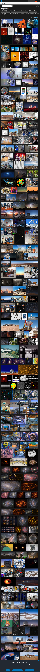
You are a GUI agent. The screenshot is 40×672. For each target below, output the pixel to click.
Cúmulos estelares (34, 13)
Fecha (38, 17)
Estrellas (2, 14)
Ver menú (3, 3)
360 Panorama (7, 10)
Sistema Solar (28, 13)
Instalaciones (11, 13)
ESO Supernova (28, 10)
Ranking (35, 17)
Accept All (7, 670)
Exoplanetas (34, 10)
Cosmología (20, 10)
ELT (24, 10)
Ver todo (2, 10)
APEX (14, 10)
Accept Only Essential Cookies (17, 670)
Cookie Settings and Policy (30, 670)
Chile (16, 10)
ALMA (11, 10)
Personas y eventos (4, 13)
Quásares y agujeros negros (19, 13)
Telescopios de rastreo (9, 14)
